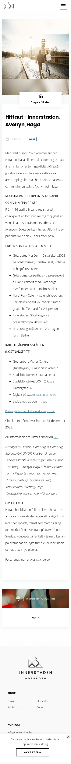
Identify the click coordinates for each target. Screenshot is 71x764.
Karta (35, 617)
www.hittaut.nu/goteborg (41, 394)
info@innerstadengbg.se (21, 732)
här (56, 437)
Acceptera (32, 752)
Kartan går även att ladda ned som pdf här (30, 411)
